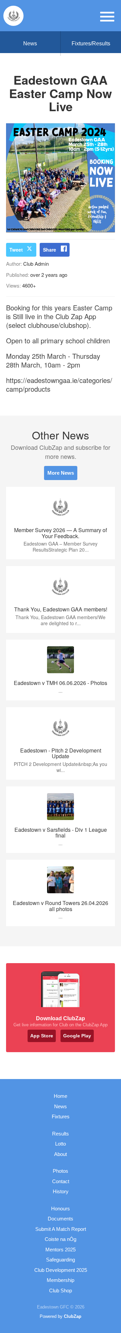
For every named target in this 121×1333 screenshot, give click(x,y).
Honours (60, 1208)
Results (60, 1133)
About (60, 1154)
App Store (41, 1035)
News (30, 43)
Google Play (77, 1035)
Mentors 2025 (60, 1249)
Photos (60, 1171)
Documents (60, 1218)
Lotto (60, 1144)
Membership (60, 1280)
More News (60, 473)
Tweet (16, 249)
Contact (60, 1181)
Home (60, 1096)
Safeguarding (60, 1259)
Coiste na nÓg (60, 1239)
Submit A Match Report (60, 1229)
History (61, 1191)
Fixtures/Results (91, 43)
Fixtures (61, 1116)
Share (49, 249)
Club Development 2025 (60, 1270)
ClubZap (72, 1316)
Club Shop (60, 1290)
